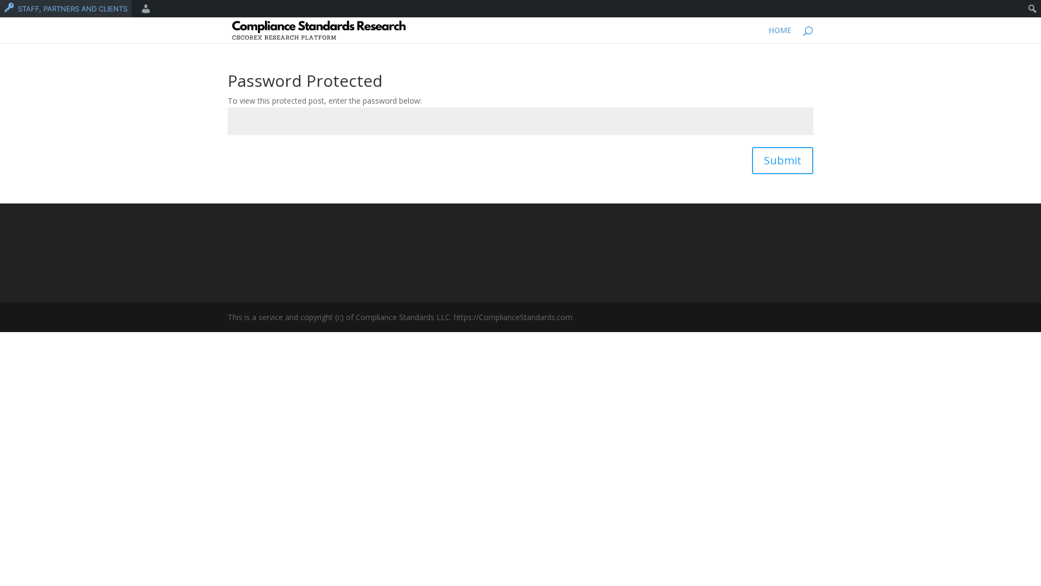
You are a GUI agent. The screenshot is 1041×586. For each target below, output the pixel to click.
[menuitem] (66, 8)
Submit (782, 160)
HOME (780, 31)
